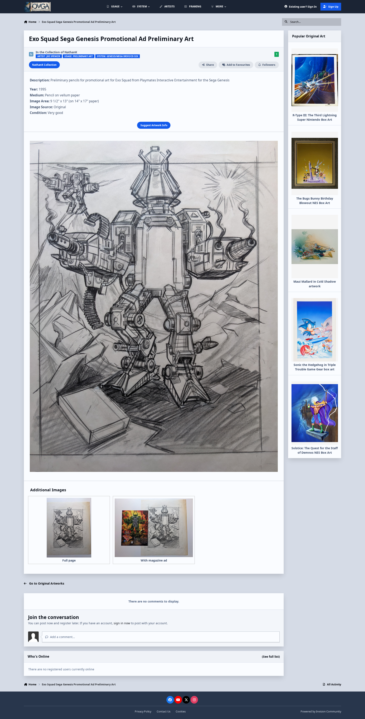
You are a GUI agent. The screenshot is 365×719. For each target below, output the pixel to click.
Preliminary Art (83, 56)
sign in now (122, 623)
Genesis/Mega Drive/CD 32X (122, 56)
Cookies (181, 711)
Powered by (321, 711)
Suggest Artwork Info (153, 125)
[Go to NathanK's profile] (31, 54)
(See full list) (271, 657)
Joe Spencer (53, 56)
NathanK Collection (44, 64)
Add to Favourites (238, 65)
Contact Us (163, 711)
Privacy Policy (143, 711)
